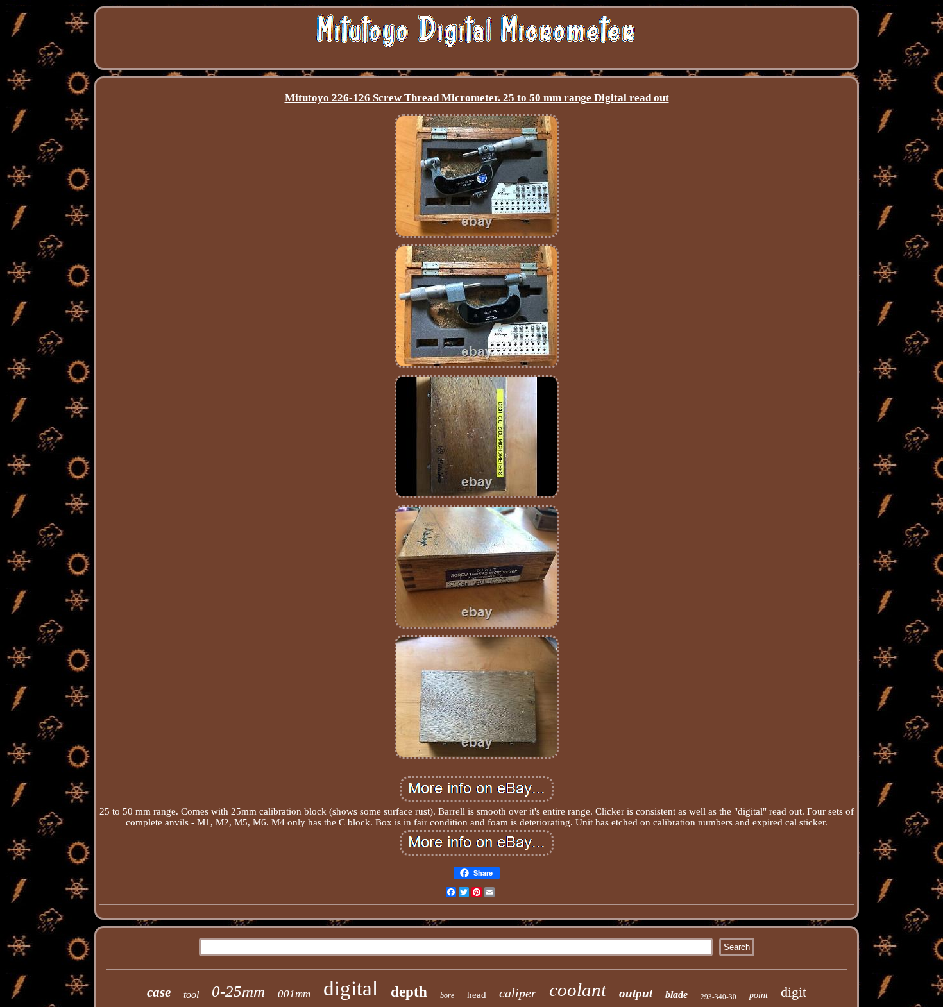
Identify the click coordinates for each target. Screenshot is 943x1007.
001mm (294, 994)
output (635, 993)
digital (350, 988)
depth (409, 992)
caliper (517, 993)
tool (191, 994)
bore (447, 995)
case (159, 992)
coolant (577, 989)
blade (676, 994)
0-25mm (238, 991)
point (758, 995)
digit (793, 992)
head (476, 995)
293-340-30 (718, 997)
